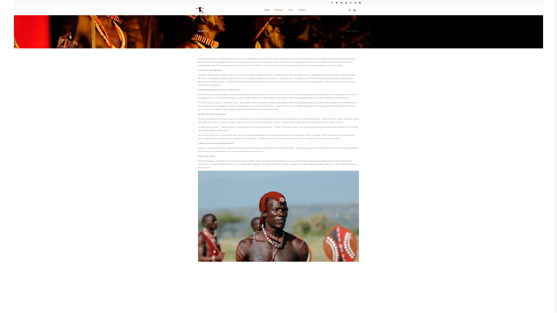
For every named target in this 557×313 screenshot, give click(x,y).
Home (348, 31)
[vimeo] (355, 3)
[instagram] (350, 3)
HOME (267, 10)
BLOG (291, 10)
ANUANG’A (279, 10)
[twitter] (336, 3)
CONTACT (302, 10)
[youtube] (346, 3)
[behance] (360, 3)
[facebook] (332, 3)
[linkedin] (341, 3)
